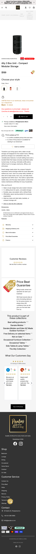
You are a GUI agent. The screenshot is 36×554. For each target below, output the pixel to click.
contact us (12, 135)
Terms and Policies (18, 542)
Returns (3, 494)
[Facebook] (16, 546)
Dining (3, 460)
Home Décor (5, 466)
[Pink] (11, 88)
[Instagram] (20, 546)
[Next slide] (34, 2)
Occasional (14, 15)
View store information (10, 126)
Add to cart (24, 116)
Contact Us (4, 481)
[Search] (6, 8)
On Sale (3, 472)
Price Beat (4, 484)
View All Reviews (18, 406)
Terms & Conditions (7, 500)
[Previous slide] (2, 2)
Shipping (4, 490)
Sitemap (3, 503)
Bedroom (4, 453)
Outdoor (3, 469)
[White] (17, 88)
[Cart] (34, 8)
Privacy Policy (5, 497)
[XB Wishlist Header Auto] (30, 8)
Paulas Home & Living (20, 539)
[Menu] (2, 7)
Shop (8, 15)
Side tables (21, 15)
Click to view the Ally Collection (12, 203)
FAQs (3, 487)
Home (3, 15)
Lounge (3, 456)
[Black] (4, 88)
